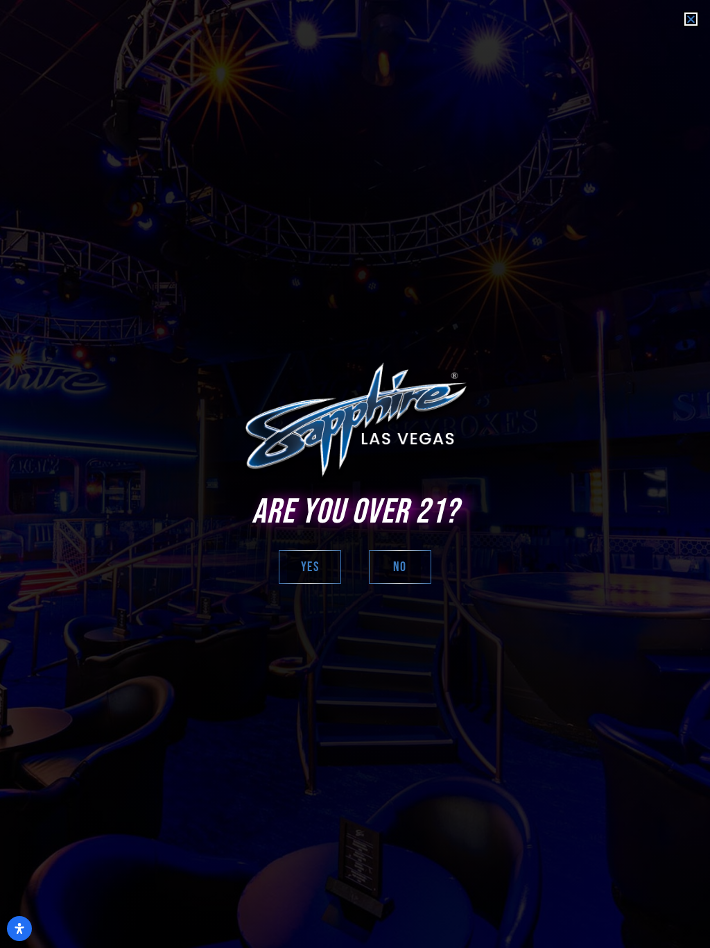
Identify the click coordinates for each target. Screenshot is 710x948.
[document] (355, 474)
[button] (691, 19)
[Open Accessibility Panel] (19, 928)
